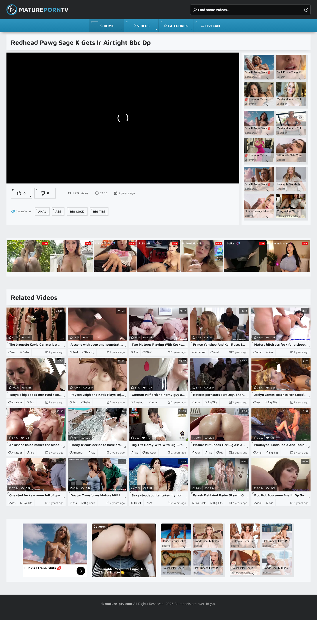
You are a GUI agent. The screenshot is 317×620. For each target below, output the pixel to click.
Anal (42, 211)
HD (221, 452)
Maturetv (44, 9)
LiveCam (212, 26)
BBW (148, 352)
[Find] (306, 9)
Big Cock (77, 211)
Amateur (200, 352)
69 (150, 503)
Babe (26, 352)
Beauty (89, 352)
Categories (178, 26)
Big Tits (99, 211)
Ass (58, 211)
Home (109, 26)
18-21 (137, 503)
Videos (143, 26)
